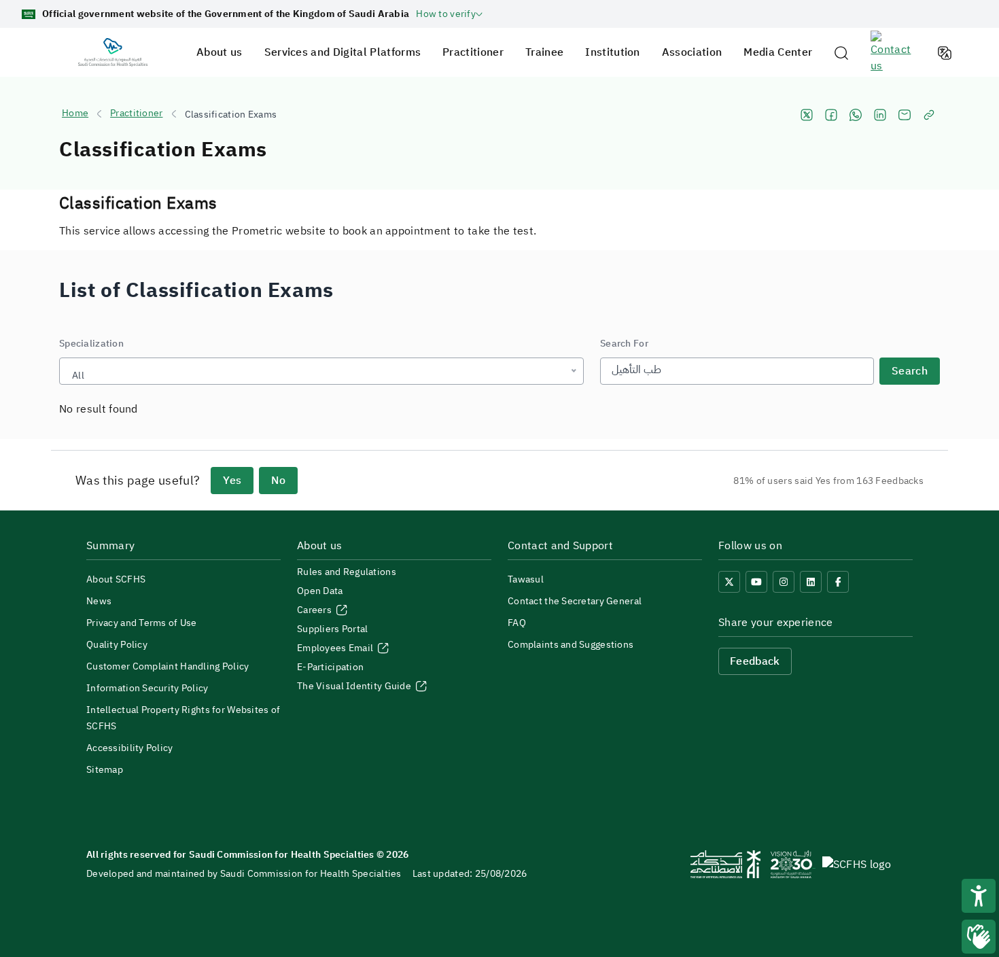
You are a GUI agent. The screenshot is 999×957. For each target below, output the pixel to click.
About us (219, 52)
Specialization (91, 343)
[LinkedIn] (811, 582)
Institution (612, 52)
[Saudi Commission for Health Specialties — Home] (113, 52)
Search (910, 371)
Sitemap (104, 770)
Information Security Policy (147, 688)
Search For (624, 343)
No (278, 480)
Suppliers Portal (332, 629)
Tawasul (526, 579)
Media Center (777, 52)
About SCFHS (115, 579)
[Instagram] (783, 582)
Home (75, 113)
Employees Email (336, 648)
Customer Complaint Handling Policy (167, 666)
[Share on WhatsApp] (855, 115)
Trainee (544, 52)
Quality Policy (116, 645)
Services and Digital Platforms (342, 52)
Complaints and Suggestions (570, 645)
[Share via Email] (904, 115)
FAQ (517, 623)
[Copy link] (929, 115)
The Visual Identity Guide (355, 686)
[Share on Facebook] (831, 115)
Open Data (320, 591)
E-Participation (330, 667)
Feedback (755, 661)
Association (692, 52)
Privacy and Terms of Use (141, 623)
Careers (315, 610)
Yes (232, 480)
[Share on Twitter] (807, 115)
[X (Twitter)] (729, 582)
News (98, 601)
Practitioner (473, 52)
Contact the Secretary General (575, 601)
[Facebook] (838, 582)
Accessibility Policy (129, 748)
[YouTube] (756, 582)
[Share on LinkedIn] (880, 115)
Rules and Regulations (346, 572)
